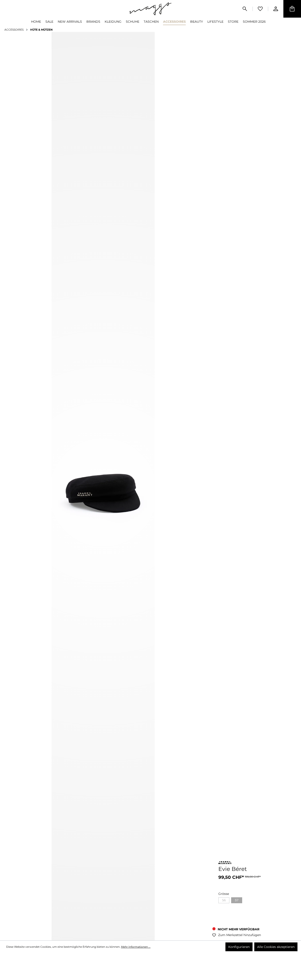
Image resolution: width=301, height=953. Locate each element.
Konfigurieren (239, 947)
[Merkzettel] (260, 9)
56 (224, 900)
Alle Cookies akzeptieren (276, 947)
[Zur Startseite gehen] (150, 8)
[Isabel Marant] (225, 863)
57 (236, 900)
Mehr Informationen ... (135, 946)
